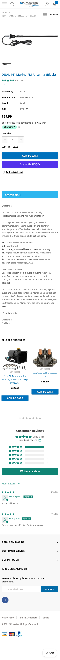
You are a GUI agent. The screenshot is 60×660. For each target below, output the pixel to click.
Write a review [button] (30, 471)
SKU (4, 109)
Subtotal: (6, 146)
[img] (8, 492)
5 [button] (33, 418)
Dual (4, 84)
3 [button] (27, 418)
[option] (30, 40)
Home (5, 12)
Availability (7, 91)
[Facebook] (5, 600)
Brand (5, 103)
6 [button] (37, 418)
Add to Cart (30, 155)
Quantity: (7, 133)
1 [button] (20, 418)
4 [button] (30, 418)
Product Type (8, 97)
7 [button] (40, 418)
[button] (8, 80)
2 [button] (23, 418)
